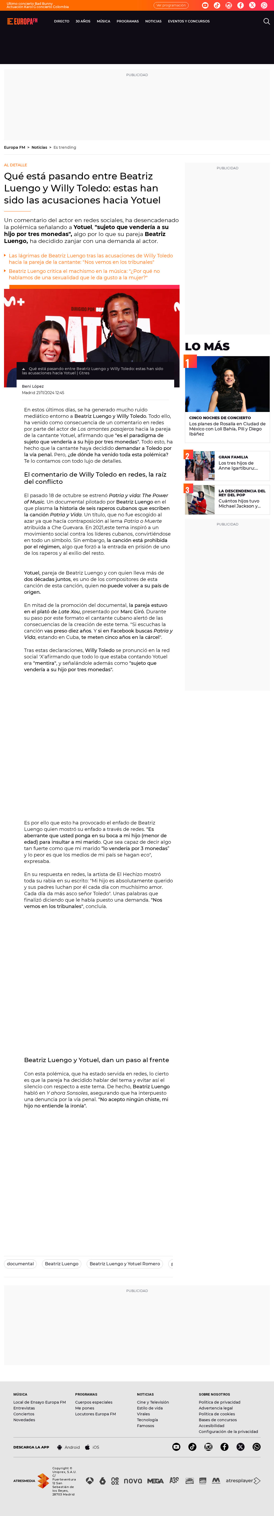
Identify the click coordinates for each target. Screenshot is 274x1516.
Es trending (65, 147)
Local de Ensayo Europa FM (39, 1402)
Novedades (24, 1419)
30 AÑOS (83, 21)
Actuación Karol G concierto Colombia (38, 7)
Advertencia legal (216, 1408)
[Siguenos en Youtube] (205, 5)
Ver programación (171, 5)
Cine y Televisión (153, 1402)
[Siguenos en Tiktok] (217, 5)
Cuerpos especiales (93, 1402)
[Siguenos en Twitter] (252, 5)
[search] (267, 21)
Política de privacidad (220, 1402)
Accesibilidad (211, 1425)
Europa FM (15, 147)
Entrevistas (24, 1408)
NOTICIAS (153, 21)
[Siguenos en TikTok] (192, 1449)
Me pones (84, 1408)
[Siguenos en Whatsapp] (264, 5)
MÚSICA (103, 21)
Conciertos (23, 1414)
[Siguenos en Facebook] (240, 5)
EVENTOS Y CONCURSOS (189, 21)
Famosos (145, 1425)
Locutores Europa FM (95, 1414)
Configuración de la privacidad (228, 1431)
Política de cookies (217, 1414)
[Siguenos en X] (241, 1449)
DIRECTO (61, 21)
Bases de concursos (218, 1419)
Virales (143, 1414)
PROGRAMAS (128, 21)
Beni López (33, 386)
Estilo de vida (150, 1408)
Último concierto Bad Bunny (30, 4)
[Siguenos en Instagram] (229, 5)
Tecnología (147, 1419)
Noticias (40, 147)
